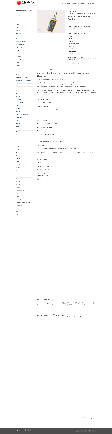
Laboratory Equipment (22, 114)
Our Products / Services (79, 3)
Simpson (18, 179)
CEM (17, 21)
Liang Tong (19, 117)
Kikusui (18, 105)
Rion (17, 149)
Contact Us (90, 3)
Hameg (18, 65)
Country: (71, 41)
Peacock (18, 137)
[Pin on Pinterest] (77, 63)
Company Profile (66, 3)
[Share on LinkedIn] (80, 63)
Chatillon (18, 24)
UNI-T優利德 (19, 205)
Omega (18, 132)
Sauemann (19, 164)
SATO (17, 161)
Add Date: (72, 46)
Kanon (18, 91)
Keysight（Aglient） (21, 102)
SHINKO (18, 176)
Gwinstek (18, 59)
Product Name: (73, 24)
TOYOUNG (19, 199)
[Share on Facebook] (69, 63)
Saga (17, 155)
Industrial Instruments (22, 77)
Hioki (17, 68)
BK (17, 18)
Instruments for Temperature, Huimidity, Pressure (23, 81)
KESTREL (19, 96)
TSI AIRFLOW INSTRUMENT (24, 202)
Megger (18, 123)
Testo (17, 193)
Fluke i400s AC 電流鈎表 (58, 315)
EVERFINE (19, 47)
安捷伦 (18, 214)
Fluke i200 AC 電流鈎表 (42, 315)
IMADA (18, 74)
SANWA (18, 158)
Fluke (17, 53)
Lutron (17, 120)
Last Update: (72, 51)
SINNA (18, 182)
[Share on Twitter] (72, 63)
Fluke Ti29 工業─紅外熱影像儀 (74, 317)
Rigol (17, 146)
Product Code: (73, 31)
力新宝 (18, 211)
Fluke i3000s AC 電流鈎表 (88, 419)
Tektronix (18, 187)
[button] (39, 30)
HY (17, 71)
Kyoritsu (18, 111)
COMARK (18, 30)
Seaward (18, 167)
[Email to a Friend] (74, 63)
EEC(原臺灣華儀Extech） (23, 42)
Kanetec (18, 85)
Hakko (18, 62)
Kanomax (18, 88)
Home (58, 3)
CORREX (18, 36)
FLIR (17, 50)
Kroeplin (18, 108)
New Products (20, 129)
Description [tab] (40, 69)
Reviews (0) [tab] (48, 69)
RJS (17, 152)
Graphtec (18, 56)
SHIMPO (18, 173)
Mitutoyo (18, 126)
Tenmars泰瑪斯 (20, 190)
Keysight (18, 99)
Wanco (18, 208)
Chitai (17, 27)
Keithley (18, 93)
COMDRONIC (20, 33)
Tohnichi (18, 196)
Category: (71, 36)
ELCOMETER (20, 45)
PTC (17, 143)
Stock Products (20, 185)
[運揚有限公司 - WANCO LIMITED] (28, 3)
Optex (17, 135)
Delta (17, 39)
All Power (18, 15)
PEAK (17, 140)
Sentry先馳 (19, 170)
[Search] (95, 3)
